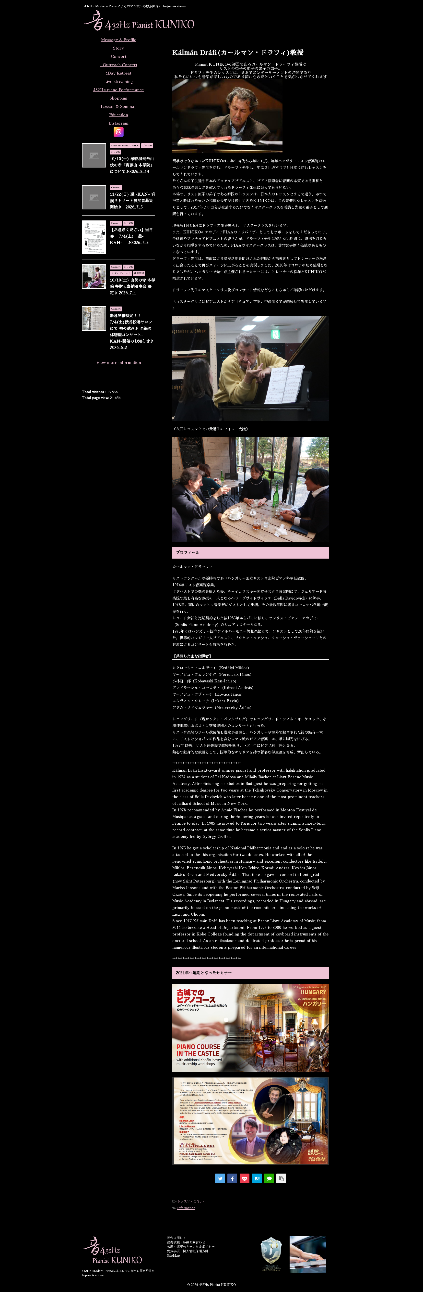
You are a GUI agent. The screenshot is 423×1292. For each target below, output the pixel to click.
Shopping (118, 98)
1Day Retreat (118, 73)
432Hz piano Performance (118, 90)
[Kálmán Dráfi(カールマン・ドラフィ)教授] (257, 1178)
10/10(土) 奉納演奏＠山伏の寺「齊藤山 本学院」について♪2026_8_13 (132, 165)
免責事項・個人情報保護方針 (187, 1251)
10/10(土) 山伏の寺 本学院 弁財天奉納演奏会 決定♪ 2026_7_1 (132, 286)
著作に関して (176, 1238)
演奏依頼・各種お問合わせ (186, 1242)
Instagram (119, 123)
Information (186, 1208)
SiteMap (173, 1255)
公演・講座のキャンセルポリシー (191, 1246)
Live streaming (118, 82)
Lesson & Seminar (118, 107)
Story (118, 48)
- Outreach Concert (118, 65)
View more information (118, 363)
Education (118, 115)
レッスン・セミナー (191, 1201)
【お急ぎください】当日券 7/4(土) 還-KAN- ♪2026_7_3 (131, 236)
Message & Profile (118, 40)
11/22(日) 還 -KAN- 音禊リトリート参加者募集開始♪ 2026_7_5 (132, 200)
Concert (118, 57)
